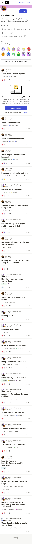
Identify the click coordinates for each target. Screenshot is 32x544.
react (4, 364)
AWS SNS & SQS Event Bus (13, 445)
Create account (24, 2)
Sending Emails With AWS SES (14, 429)
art (10, 76)
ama (3, 468)
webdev (9, 176)
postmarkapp (23, 176)
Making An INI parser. (10, 329)
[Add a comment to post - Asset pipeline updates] (9, 128)
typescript (17, 364)
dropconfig (20, 415)
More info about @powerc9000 (16, 61)
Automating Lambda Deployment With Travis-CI (15, 243)
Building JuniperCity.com (12, 189)
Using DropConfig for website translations (14, 524)
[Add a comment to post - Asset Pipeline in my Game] (8, 144)
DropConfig (17, 185)
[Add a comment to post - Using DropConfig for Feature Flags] (9, 492)
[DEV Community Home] (7, 2)
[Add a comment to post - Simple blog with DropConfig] (8, 418)
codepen (19, 509)
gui (14, 76)
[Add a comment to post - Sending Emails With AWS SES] (8, 434)
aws (3, 247)
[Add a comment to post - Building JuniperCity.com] (9, 195)
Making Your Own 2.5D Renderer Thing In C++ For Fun (15, 261)
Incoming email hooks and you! (14, 173)
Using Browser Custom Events (14, 345)
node (10, 159)
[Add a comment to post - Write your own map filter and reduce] (10, 305)
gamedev (5, 76)
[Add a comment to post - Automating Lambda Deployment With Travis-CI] (9, 250)
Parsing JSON (7, 316)
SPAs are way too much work (13, 378)
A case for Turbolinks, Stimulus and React (14, 395)
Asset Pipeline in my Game (12, 138)
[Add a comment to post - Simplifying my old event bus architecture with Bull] (9, 232)
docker (15, 159)
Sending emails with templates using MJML (14, 206)
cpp (3, 265)
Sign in (25, 113)
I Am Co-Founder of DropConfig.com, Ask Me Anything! (12, 463)
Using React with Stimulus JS (14, 362)
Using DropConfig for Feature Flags (14, 482)
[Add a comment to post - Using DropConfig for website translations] (3, 531)
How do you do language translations (12, 280)
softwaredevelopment (16, 486)
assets (11, 125)
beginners (19, 348)
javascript (14, 192)
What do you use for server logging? (13, 156)
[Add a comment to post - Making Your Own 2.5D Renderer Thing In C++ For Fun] (8, 269)
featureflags (6, 489)
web (3, 192)
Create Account (16, 108)
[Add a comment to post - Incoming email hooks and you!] (10, 179)
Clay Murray (8, 69)
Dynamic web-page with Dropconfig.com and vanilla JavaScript (13, 504)
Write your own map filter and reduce (14, 298)
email (4, 176)
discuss (4, 159)
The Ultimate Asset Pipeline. (13, 74)
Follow (23, 11)
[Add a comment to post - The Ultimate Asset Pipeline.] (9, 80)
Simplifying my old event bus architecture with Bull (13, 225)
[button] (3, 49)
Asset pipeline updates (11, 122)
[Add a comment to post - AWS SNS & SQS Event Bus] (10, 451)
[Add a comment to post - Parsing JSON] (8, 319)
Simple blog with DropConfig (13, 412)
